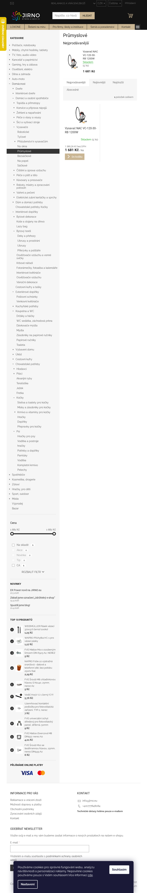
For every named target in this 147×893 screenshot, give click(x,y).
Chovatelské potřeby (28, 364)
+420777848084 (91, 805)
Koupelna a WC (25, 311)
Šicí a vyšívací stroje (28, 122)
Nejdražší (118, 82)
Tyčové (21, 136)
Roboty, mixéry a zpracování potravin (32, 186)
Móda (15, 498)
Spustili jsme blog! (20, 605)
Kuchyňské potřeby (27, 306)
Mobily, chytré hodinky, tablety (30, 50)
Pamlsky (22, 455)
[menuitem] (15, 27)
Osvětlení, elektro (22, 69)
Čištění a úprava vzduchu (31, 170)
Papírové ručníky (26, 340)
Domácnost (18, 83)
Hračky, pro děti (21, 489)
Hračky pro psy (26, 436)
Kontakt (14, 818)
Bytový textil (23, 231)
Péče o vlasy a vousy (28, 117)
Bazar (15, 508)
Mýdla (20, 330)
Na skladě (25, 544)
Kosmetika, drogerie (23, 479)
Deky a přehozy (26, 235)
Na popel (22, 160)
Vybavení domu (25, 349)
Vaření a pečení (25, 192)
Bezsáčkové (24, 156)
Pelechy (22, 469)
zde (90, 875)
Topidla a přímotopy (28, 103)
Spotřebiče (18, 474)
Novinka (23, 555)
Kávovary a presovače (29, 180)
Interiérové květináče (28, 272)
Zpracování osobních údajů (26, 813)
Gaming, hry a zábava (24, 64)
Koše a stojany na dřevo (30, 221)
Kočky (20, 397)
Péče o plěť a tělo (26, 175)
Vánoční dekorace (26, 282)
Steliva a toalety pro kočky (33, 402)
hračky (21, 445)
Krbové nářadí (24, 263)
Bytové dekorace (26, 216)
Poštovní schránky (27, 296)
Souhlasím (119, 869)
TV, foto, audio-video (24, 55)
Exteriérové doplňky (27, 291)
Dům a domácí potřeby (29, 202)
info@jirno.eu (89, 800)
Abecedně (73, 89)
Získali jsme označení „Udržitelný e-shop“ (32, 597)
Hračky (21, 417)
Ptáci (19, 373)
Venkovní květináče (27, 301)
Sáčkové (22, 165)
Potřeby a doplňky (28, 450)
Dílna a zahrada (21, 74)
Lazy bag (21, 226)
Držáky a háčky (25, 316)
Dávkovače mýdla (26, 325)
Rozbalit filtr (31, 572)
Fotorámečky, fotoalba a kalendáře (36, 267)
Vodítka (21, 460)
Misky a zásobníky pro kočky (34, 407)
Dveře (19, 88)
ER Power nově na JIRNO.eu (25, 590)
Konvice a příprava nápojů (31, 107)
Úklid (19, 354)
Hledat (87, 15)
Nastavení (28, 884)
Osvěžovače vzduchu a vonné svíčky (33, 257)
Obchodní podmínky (22, 809)
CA (20, 565)
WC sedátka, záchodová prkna (34, 320)
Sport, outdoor (20, 493)
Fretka (20, 393)
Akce (22, 550)
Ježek (19, 388)
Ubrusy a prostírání (28, 240)
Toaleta (20, 344)
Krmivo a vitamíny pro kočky (33, 412)
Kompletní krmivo (27, 465)
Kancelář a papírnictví (24, 59)
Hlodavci (21, 369)
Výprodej (17, 503)
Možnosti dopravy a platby (26, 804)
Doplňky (22, 421)
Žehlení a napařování (28, 112)
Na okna (22, 146)
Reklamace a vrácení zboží (68, 3)
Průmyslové (24, 151)
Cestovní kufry (24, 359)
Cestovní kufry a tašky (28, 287)
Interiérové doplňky (27, 211)
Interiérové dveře (25, 93)
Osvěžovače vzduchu (28, 277)
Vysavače (22, 127)
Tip (21, 560)
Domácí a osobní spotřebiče (32, 98)
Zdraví (15, 484)
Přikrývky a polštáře (29, 250)
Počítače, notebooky (24, 45)
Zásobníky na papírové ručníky (34, 335)
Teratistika (22, 383)
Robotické (23, 132)
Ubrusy (21, 245)
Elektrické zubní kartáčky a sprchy (36, 197)
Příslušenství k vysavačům (32, 141)
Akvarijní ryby (24, 378)
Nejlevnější (99, 82)
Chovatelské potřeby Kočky (32, 207)
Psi (18, 431)
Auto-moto (18, 79)
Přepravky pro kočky (29, 426)
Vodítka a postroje (28, 441)
